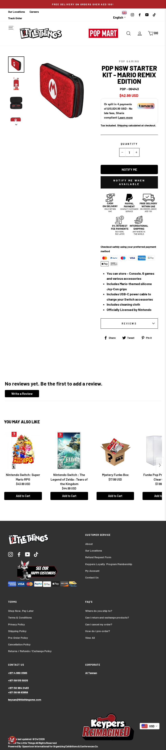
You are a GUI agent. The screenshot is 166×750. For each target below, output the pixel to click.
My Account (92, 570)
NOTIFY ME (129, 169)
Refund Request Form (98, 557)
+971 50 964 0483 (18, 688)
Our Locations (16, 11)
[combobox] (150, 726)
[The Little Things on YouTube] (27, 554)
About (89, 544)
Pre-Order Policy (18, 637)
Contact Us (92, 577)
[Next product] (160, 465)
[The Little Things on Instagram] (10, 554)
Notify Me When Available (129, 182)
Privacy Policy (16, 624)
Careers (34, 11)
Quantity (129, 143)
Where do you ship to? (98, 610)
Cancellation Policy (19, 644)
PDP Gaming (129, 61)
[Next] (16, 123)
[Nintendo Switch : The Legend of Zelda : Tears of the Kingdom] (69, 450)
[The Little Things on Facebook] (19, 554)
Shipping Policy (17, 631)
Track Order (15, 18)
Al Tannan (91, 673)
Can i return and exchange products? (107, 617)
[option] (83, 4)
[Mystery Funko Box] (115, 450)
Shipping (122, 125)
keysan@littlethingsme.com (24, 699)
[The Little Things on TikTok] (36, 554)
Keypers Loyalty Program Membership (108, 564)
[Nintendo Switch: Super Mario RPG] (23, 450)
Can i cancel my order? (98, 624)
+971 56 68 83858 (18, 692)
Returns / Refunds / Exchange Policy (30, 651)
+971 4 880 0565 (17, 673)
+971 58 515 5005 (18, 680)
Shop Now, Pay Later (21, 610)
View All (90, 637)
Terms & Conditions (20, 617)
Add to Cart (23, 496)
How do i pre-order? (97, 631)
